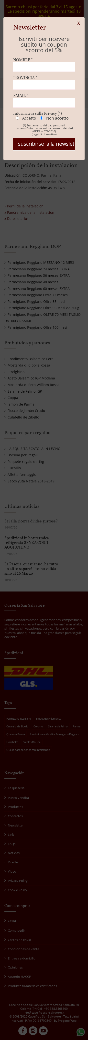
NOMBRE (23, 60)
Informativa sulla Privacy (37, 113)
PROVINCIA (25, 78)
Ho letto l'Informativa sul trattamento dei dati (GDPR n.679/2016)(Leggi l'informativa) (44, 131)
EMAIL (20, 96)
